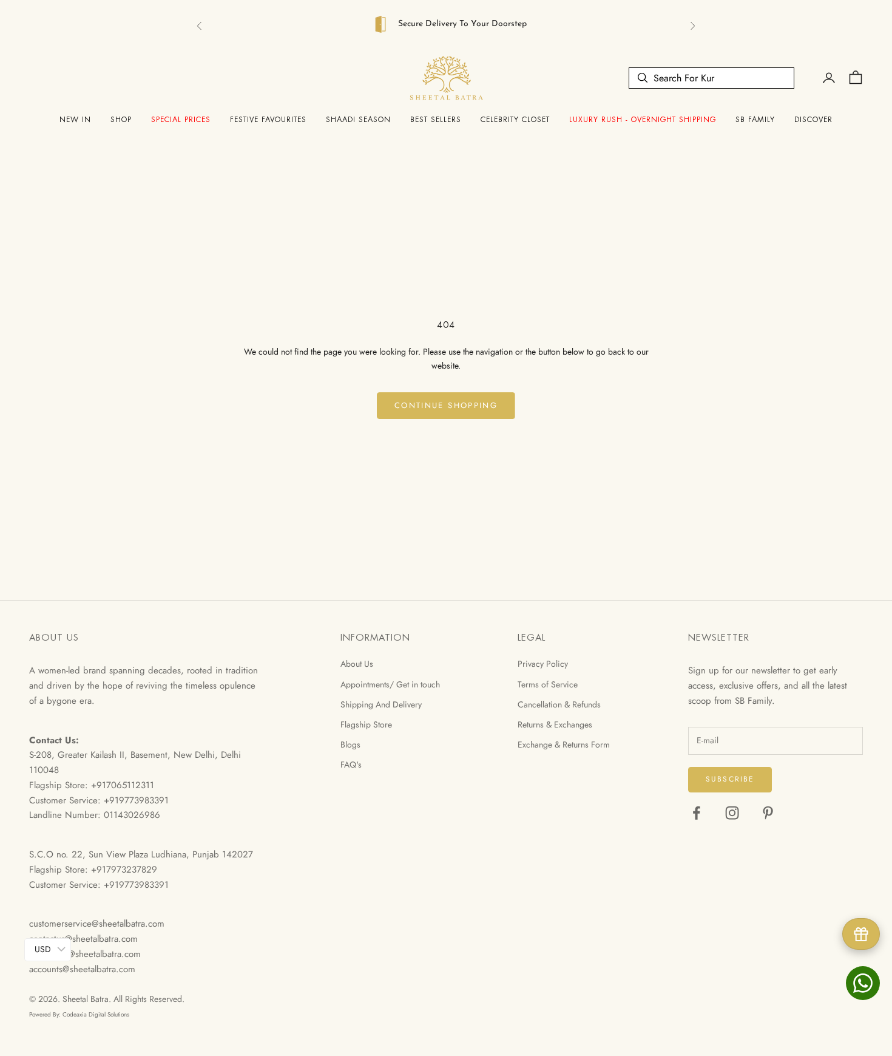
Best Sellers (435, 119)
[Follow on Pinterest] (768, 813)
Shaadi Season (358, 119)
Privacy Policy (543, 664)
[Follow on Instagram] (732, 813)
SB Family (755, 119)
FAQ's (351, 764)
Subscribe (730, 779)
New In (75, 119)
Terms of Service (548, 684)
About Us (356, 664)
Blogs (350, 744)
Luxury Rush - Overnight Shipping (642, 119)
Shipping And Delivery (381, 704)
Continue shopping (446, 405)
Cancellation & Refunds (559, 704)
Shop (121, 119)
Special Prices (181, 119)
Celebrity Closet (515, 119)
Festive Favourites (268, 119)
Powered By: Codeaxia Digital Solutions (79, 1014)
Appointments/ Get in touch (390, 684)
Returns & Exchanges (555, 724)
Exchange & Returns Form (564, 744)
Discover (813, 119)
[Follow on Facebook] (696, 813)
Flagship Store (366, 724)
